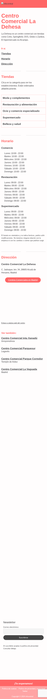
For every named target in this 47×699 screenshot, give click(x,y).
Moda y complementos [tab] (16, 98)
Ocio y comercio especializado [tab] (21, 111)
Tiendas (6, 53)
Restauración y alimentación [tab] (20, 104)
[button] (44, 3)
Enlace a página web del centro (13, 323)
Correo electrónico (11, 627)
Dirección (7, 63)
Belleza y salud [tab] (12, 124)
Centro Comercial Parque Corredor (22, 358)
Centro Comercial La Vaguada (19, 369)
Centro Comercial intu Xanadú (19, 338)
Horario (5, 58)
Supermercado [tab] (11, 117)
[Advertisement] (23, 484)
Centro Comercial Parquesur (18, 348)
